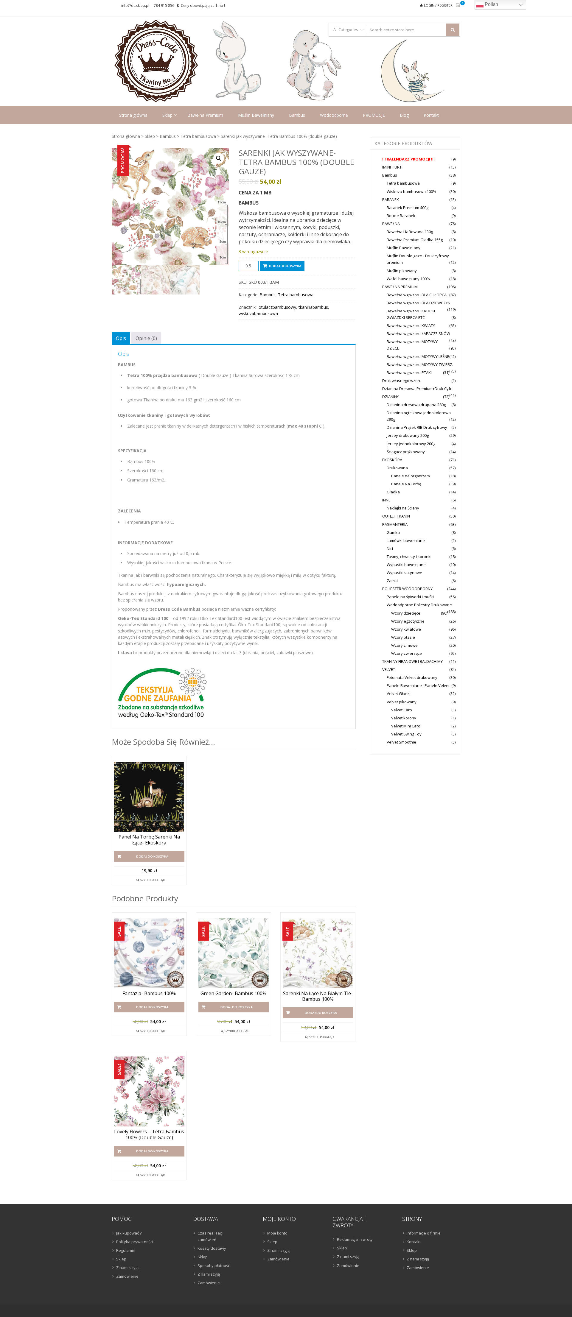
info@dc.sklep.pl (135, 5)
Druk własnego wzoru (402, 380)
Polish (491, 4)
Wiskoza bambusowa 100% (411, 191)
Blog (404, 115)
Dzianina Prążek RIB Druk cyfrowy (417, 427)
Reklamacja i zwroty (355, 1239)
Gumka (393, 532)
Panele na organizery (410, 476)
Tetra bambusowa (198, 136)
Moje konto (277, 1233)
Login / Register (438, 5)
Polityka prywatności (134, 1241)
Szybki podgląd (152, 880)
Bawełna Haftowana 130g (410, 231)
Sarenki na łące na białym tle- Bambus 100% (318, 996)
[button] (218, 158)
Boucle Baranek (401, 215)
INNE (386, 500)
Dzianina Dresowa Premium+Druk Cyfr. (417, 388)
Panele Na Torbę (406, 484)
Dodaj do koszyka (285, 266)
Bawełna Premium (205, 115)
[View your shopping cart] (458, 5)
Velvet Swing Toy (406, 734)
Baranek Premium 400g (407, 207)
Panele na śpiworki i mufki (410, 596)
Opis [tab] (121, 338)
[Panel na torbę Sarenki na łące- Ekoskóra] (149, 797)
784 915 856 (164, 5)
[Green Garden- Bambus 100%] (233, 953)
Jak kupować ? (129, 1233)
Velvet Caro (401, 710)
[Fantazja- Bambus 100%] (149, 953)
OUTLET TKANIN (396, 516)
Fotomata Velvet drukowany (412, 677)
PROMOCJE (374, 115)
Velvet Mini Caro (405, 726)
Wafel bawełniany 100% (408, 278)
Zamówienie (127, 1276)
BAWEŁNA (391, 223)
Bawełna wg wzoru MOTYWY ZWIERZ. (420, 364)
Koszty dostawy (212, 1248)
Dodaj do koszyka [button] (152, 856)
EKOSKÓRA (392, 459)
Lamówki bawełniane (406, 540)
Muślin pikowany (402, 270)
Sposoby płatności (214, 1265)
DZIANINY (390, 396)
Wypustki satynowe (404, 572)
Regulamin (125, 1250)
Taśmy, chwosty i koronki (409, 556)
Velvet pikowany (401, 702)
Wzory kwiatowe (406, 629)
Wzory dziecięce (405, 613)
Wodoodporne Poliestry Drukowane (419, 604)
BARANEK (390, 199)
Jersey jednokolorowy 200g (411, 443)
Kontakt (431, 115)
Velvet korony (403, 718)
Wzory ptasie (403, 637)
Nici (390, 548)
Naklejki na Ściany (403, 508)
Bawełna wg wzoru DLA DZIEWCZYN (418, 303)
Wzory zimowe (404, 645)
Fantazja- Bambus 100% (149, 993)
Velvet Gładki (399, 693)
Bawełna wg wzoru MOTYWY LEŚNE (418, 356)
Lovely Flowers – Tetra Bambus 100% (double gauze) (149, 1134)
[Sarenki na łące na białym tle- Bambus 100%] (318, 953)
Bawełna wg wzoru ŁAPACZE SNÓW (418, 333)
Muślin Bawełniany (256, 115)
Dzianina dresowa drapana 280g (416, 404)
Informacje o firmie (424, 1233)
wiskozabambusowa (258, 313)
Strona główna (133, 115)
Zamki (392, 580)
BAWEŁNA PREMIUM (400, 286)
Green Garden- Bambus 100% (233, 993)
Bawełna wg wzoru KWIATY (411, 325)
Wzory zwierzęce (406, 653)
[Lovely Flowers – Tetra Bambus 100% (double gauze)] (149, 1091)
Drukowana (397, 467)
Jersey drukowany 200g (408, 435)
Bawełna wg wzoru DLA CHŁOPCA (417, 294)
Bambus (297, 115)
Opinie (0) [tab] (146, 338)
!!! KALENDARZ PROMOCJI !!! (408, 159)
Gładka (393, 492)
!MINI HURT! (392, 167)
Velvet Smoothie (401, 742)
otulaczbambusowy (277, 307)
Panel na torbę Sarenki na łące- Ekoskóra (149, 839)
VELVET (388, 669)
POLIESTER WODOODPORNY (407, 588)
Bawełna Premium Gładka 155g (415, 239)
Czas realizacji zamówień (210, 1236)
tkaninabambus (313, 307)
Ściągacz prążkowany (406, 451)
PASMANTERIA (395, 524)
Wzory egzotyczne (408, 621)
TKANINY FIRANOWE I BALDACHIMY (412, 661)
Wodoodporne (334, 115)
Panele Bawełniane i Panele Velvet (418, 685)
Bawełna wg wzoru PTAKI (409, 372)
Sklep (167, 115)
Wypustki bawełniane (406, 564)
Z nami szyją (127, 1267)
